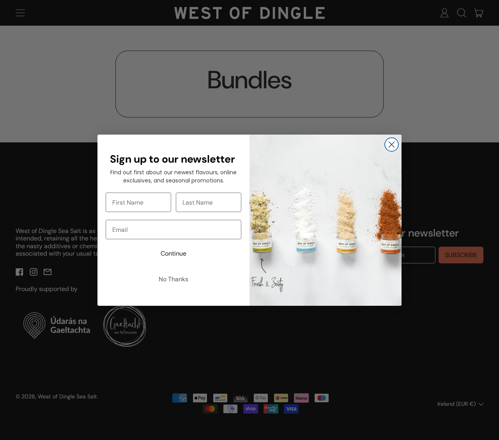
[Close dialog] (391, 144)
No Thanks (173, 279)
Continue (173, 253)
